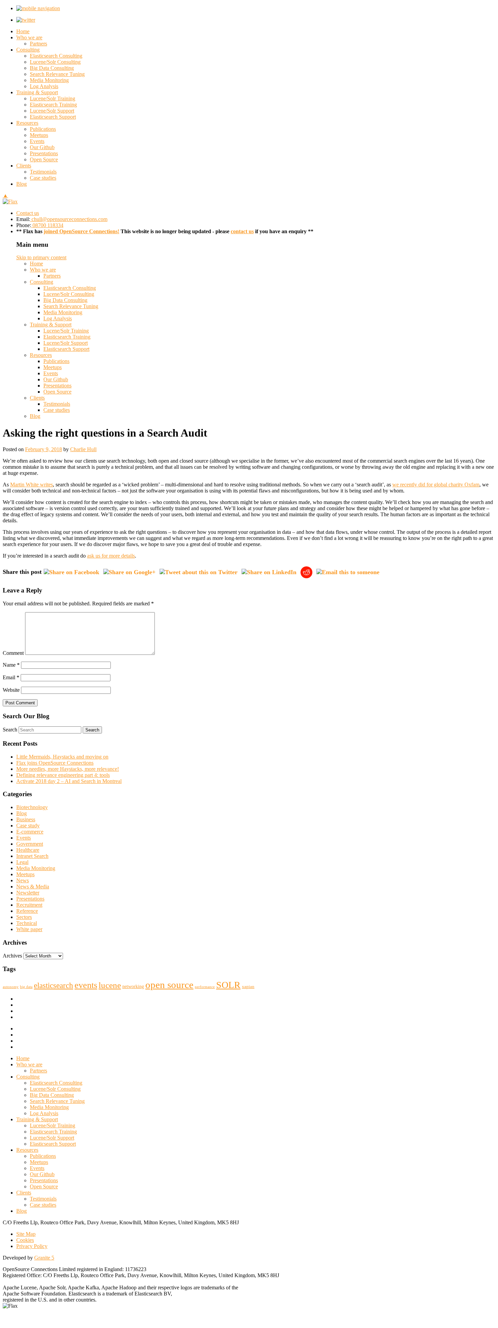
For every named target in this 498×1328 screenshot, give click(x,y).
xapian (248, 986)
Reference (27, 911)
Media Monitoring (49, 80)
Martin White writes (31, 484)
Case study (28, 825)
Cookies (25, 1240)
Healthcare (27, 850)
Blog (21, 184)
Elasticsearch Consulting (56, 56)
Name (11, 665)
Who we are (29, 37)
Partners (38, 43)
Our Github (42, 147)
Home (22, 31)
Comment (13, 653)
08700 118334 (47, 225)
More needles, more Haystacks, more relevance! (67, 769)
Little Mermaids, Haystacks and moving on (62, 757)
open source (169, 984)
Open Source (44, 159)
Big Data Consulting (52, 68)
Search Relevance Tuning (57, 74)
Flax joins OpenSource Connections (55, 763)
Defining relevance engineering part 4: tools (63, 775)
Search (10, 729)
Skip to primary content (41, 257)
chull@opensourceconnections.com (68, 219)
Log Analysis (44, 86)
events (86, 985)
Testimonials (43, 172)
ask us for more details (111, 556)
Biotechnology (32, 807)
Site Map (26, 1234)
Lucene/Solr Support (52, 111)
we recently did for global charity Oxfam (435, 484)
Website (11, 690)
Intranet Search (32, 856)
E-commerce (29, 831)
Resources (27, 123)
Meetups (39, 135)
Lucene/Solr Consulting (55, 62)
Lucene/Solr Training (52, 98)
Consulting (28, 50)
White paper (29, 929)
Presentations (44, 153)
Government (29, 844)
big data (26, 987)
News (22, 880)
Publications (43, 129)
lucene (110, 985)
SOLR (228, 985)
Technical (26, 923)
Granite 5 (44, 1258)
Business (25, 819)
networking (133, 986)
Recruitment (29, 905)
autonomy (11, 987)
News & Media (32, 886)
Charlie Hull (83, 449)
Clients (23, 165)
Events (37, 141)
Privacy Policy (31, 1246)
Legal (22, 862)
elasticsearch (53, 985)
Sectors (24, 917)
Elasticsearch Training (53, 104)
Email (11, 677)
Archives (12, 956)
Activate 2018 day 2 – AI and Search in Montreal (69, 781)
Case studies (43, 178)
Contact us (27, 213)
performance (205, 987)
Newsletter (27, 893)
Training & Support (37, 92)
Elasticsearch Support (53, 117)
